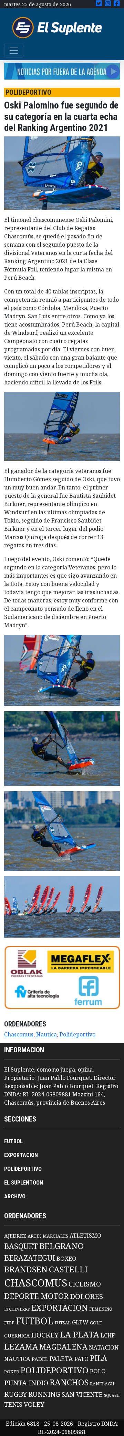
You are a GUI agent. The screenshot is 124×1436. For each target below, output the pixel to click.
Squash (112, 1395)
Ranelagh (102, 1384)
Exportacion (59, 1307)
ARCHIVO (14, 1196)
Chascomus (18, 1034)
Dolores (86, 1296)
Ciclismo (85, 1284)
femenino (100, 1309)
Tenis (13, 1404)
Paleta (61, 1358)
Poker (11, 1372)
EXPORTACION (21, 1155)
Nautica (46, 1034)
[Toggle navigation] (13, 51)
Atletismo (85, 1235)
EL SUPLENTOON (23, 1182)
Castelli (68, 1269)
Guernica (17, 1335)
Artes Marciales (48, 1236)
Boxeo (66, 1258)
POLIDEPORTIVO (23, 1169)
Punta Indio (26, 1382)
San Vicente (82, 1394)
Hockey (45, 1335)
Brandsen (26, 1269)
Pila (98, 1358)
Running (44, 1394)
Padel (40, 1358)
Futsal (63, 1322)
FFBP (9, 1323)
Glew (80, 1322)
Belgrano (61, 1245)
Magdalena (63, 1347)
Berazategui (29, 1258)
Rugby (15, 1394)
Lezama (21, 1346)
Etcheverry (17, 1309)
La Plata (79, 1334)
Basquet (21, 1246)
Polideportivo (77, 1034)
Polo (98, 1371)
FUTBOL (13, 1141)
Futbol (34, 1320)
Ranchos (69, 1382)
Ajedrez (15, 1235)
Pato (81, 1359)
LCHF (108, 1335)
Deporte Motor (36, 1296)
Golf (96, 1323)
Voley (34, 1404)
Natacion (104, 1347)
